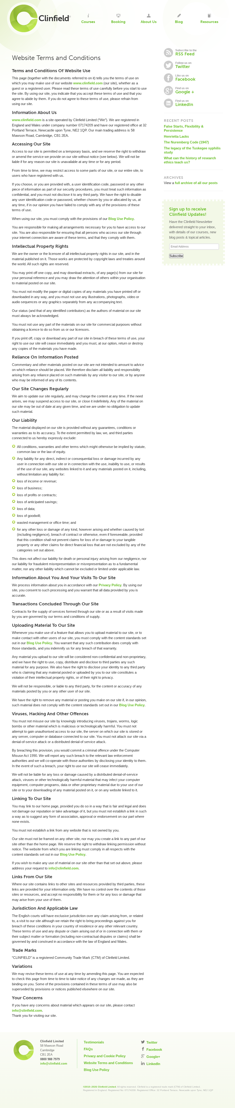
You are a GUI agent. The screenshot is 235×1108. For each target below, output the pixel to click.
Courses (88, 22)
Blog (179, 22)
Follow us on (183, 65)
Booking (118, 22)
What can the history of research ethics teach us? (190, 160)
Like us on (185, 78)
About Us (149, 22)
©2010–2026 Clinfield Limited (99, 1086)
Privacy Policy (110, 585)
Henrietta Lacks (176, 136)
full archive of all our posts (196, 183)
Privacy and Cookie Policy (105, 1056)
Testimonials (94, 1042)
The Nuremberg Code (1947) (186, 142)
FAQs (88, 1049)
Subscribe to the (186, 53)
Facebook (153, 1049)
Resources (209, 22)
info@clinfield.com (63, 868)
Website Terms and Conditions (108, 1063)
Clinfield (54, 18)
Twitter (151, 1042)
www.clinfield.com (88, 83)
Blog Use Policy (121, 219)
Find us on (184, 90)
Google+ (152, 1057)
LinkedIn (152, 1064)
